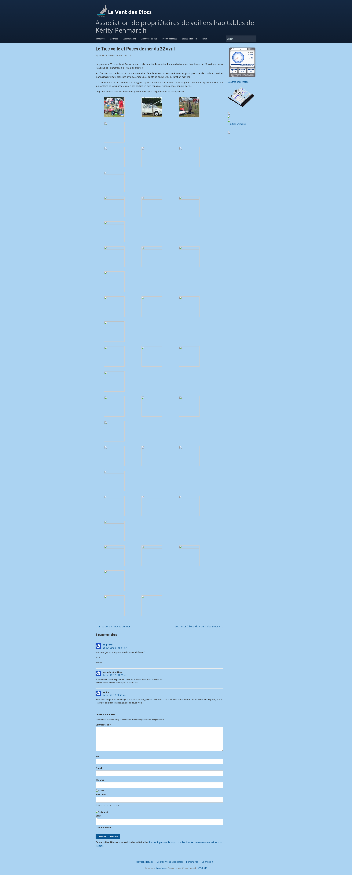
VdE (117, 55)
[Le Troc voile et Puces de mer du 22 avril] (114, 107)
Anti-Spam (101, 794)
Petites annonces (169, 38)
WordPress (161, 868)
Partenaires (192, 861)
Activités (114, 38)
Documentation (129, 38)
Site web (100, 780)
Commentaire (103, 724)
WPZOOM (202, 868)
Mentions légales (144, 861)
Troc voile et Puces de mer (113, 626)
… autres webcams (237, 123)
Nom (98, 756)
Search (253, 39)
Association (100, 38)
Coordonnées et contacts (170, 861)
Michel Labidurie (105, 55)
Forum (204, 38)
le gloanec (108, 644)
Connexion (207, 861)
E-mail (99, 768)
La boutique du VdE (149, 38)
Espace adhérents (189, 38)
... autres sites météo (238, 81)
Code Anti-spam (104, 827)
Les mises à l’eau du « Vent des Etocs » (199, 626)
